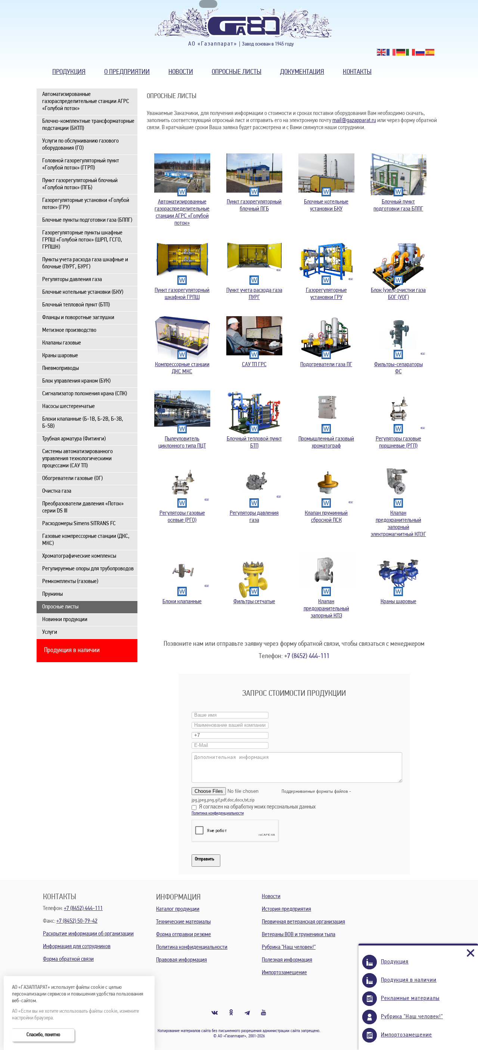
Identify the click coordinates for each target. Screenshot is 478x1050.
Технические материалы (183, 922)
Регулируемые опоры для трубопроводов (88, 569)
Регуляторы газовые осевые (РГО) (182, 516)
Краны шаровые (60, 356)
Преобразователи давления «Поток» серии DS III (83, 507)
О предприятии (127, 72)
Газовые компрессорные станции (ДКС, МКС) (86, 539)
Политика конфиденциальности (218, 813)
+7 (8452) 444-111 (306, 656)
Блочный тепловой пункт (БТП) (76, 305)
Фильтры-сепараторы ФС (398, 368)
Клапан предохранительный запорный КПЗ (326, 609)
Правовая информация (181, 960)
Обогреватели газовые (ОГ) (72, 479)
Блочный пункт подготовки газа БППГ (398, 205)
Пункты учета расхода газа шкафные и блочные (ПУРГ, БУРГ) (85, 263)
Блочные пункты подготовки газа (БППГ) (87, 220)
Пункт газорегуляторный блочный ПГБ (254, 205)
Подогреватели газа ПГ (326, 365)
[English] (382, 52)
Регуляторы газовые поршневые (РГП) (398, 442)
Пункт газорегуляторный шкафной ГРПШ (182, 293)
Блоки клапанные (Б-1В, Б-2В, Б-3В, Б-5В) (82, 422)
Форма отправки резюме (183, 935)
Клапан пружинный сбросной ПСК (326, 516)
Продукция (69, 72)
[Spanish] (430, 52)
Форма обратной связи (68, 959)
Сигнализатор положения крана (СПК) (84, 394)
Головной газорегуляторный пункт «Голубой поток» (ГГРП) (80, 164)
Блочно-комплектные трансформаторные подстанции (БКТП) (88, 124)
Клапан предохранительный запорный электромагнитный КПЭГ (398, 524)
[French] (391, 52)
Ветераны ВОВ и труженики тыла (298, 935)
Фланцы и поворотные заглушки (78, 318)
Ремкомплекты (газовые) (70, 582)
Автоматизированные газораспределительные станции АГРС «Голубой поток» (85, 101)
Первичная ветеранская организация (303, 922)
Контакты (357, 72)
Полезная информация (287, 960)
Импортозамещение (284, 973)
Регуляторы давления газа (72, 280)
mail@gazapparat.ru (354, 121)
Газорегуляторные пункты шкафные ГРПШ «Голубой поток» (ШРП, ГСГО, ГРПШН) (82, 240)
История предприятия (286, 909)
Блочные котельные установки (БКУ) (82, 292)
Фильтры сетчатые (254, 602)
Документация (302, 72)
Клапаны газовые (61, 343)
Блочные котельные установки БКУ (326, 205)
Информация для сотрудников (77, 947)
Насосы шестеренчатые (68, 406)
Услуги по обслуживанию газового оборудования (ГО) (80, 144)
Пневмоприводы (60, 368)
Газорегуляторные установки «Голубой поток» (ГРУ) (85, 204)
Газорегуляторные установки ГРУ (326, 293)
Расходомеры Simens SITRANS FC (79, 524)
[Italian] (411, 52)
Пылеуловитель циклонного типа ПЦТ (182, 442)
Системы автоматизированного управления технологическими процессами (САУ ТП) (77, 459)
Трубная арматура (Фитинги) (74, 439)
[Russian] (420, 52)
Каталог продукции (177, 909)
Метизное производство (69, 330)
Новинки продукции (64, 620)
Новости (180, 72)
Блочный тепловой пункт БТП (254, 442)
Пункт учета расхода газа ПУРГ (254, 293)
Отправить (204, 859)
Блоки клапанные (182, 602)
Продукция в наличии (72, 650)
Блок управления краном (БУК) (76, 381)
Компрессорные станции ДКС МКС (182, 368)
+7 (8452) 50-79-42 (76, 921)
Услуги (49, 632)
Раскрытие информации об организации (88, 934)
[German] (401, 52)
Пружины (52, 594)
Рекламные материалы (410, 998)
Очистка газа (56, 491)
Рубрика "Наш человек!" (289, 947)
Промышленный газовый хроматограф (326, 442)
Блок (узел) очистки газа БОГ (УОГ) (398, 293)
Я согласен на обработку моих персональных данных (257, 807)
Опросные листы (236, 72)
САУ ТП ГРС (254, 365)
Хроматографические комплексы (79, 556)
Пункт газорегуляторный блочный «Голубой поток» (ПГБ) (80, 184)
